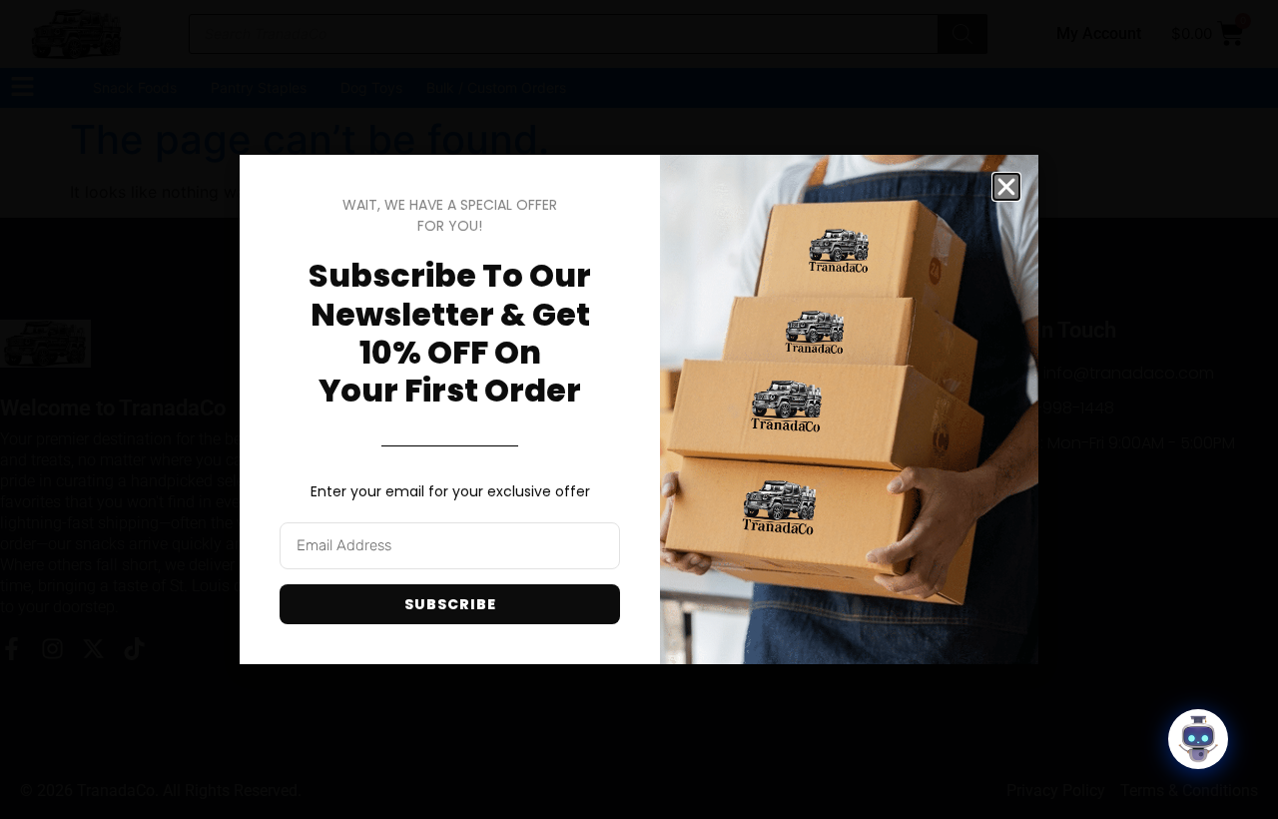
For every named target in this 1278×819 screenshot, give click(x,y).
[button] (1006, 187)
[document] (639, 409)
